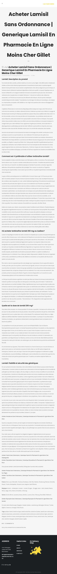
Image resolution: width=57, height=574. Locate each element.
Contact (19, 553)
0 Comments (26, 75)
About (19, 548)
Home (18, 545)
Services (19, 551)
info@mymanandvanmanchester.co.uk (8, 556)
